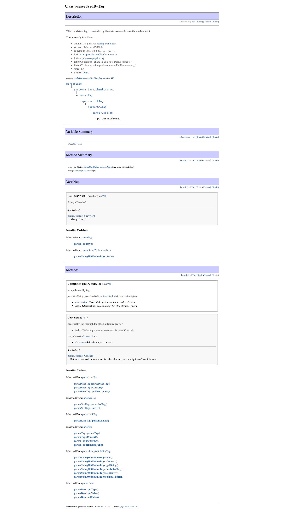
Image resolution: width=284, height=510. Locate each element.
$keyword (77, 143)
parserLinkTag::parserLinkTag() (92, 420)
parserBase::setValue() (86, 497)
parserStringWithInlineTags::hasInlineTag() (98, 469)
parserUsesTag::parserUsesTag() (92, 384)
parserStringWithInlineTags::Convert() (95, 461)
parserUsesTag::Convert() (81, 355)
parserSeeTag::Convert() (87, 408)
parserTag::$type (83, 244)
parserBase (74, 83)
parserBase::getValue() (86, 493)
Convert (77, 170)
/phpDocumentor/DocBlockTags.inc (91, 78)
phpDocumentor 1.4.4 (129, 506)
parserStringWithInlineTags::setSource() (96, 473)
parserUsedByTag (91, 167)
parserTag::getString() (86, 441)
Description (185, 136)
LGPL (86, 72)
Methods (207, 21)
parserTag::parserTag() (87, 433)
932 (112, 78)
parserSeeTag (97, 107)
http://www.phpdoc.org (92, 58)
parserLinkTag (93, 101)
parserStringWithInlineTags (94, 89)
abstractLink (105, 167)
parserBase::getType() (86, 489)
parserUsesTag (103, 112)
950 (109, 283)
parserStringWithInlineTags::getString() (96, 465)
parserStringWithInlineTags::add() (93, 457)
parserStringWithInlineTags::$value (94, 256)
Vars (193, 21)
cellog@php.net (106, 43)
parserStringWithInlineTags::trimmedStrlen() (99, 477)
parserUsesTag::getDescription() (92, 391)
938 (104, 196)
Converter (86, 170)
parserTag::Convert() (86, 437)
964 (85, 317)
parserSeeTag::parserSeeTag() (90, 404)
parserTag (86, 95)
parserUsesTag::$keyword (81, 215)
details (199, 21)
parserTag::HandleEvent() (88, 445)
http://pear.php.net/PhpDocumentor (98, 54)
